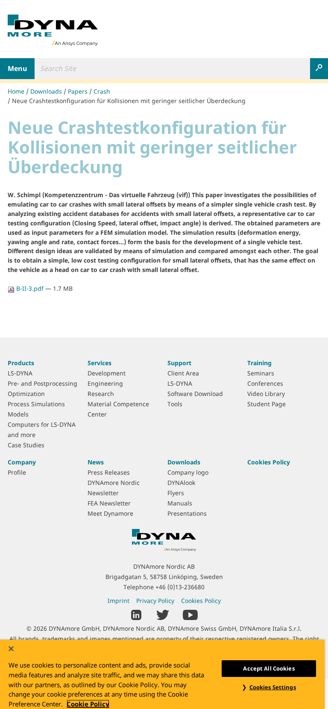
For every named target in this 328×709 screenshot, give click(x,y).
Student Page (266, 404)
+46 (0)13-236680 (180, 587)
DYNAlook (181, 483)
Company (22, 462)
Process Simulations (36, 404)
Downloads (46, 91)
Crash (102, 91)
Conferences (265, 383)
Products (21, 363)
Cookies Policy (268, 462)
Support (179, 363)
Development (107, 373)
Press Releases (109, 472)
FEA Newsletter (109, 503)
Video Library (266, 394)
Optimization (26, 394)
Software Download (195, 394)
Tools (174, 404)
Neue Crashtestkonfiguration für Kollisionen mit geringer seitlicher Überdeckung (129, 101)
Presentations (187, 513)
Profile (17, 472)
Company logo (187, 472)
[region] (162, 674)
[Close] (11, 648)
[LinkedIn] (136, 614)
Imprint (118, 601)
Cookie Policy (88, 704)
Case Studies (26, 445)
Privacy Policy (155, 601)
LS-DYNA (20, 373)
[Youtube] (190, 614)
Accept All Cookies (268, 668)
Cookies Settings (272, 687)
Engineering (105, 383)
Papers (78, 91)
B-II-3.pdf (30, 288)
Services (99, 363)
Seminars (260, 373)
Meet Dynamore (110, 513)
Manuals (179, 503)
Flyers (175, 493)
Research (101, 394)
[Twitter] (162, 614)
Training (259, 363)
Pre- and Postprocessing (42, 383)
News (96, 462)
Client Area (183, 373)
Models (18, 414)
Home (16, 91)
